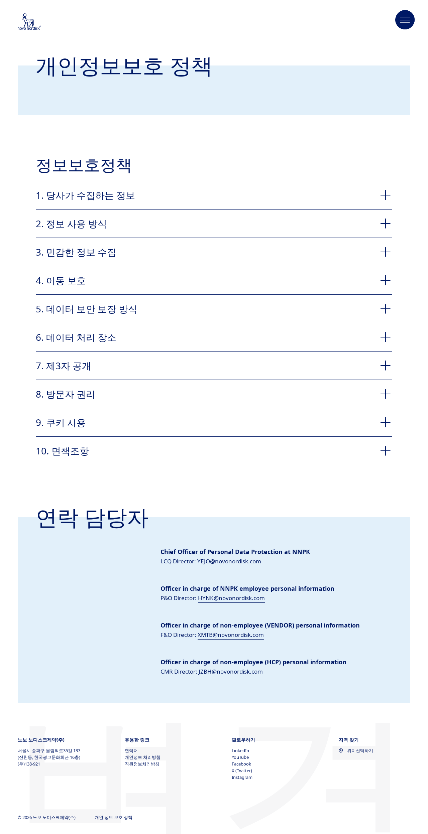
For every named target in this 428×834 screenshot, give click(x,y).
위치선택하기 (360, 750)
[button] (405, 20)
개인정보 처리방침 (142, 757)
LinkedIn (240, 750)
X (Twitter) (242, 771)
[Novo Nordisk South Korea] (38, 22)
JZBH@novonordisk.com (231, 671)
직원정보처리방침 (142, 764)
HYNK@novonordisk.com (231, 598)
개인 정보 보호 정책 (114, 817)
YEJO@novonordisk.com (229, 561)
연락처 (131, 750)
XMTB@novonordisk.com (231, 635)
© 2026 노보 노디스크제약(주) (47, 817)
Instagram (242, 777)
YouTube (240, 757)
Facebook (241, 764)
